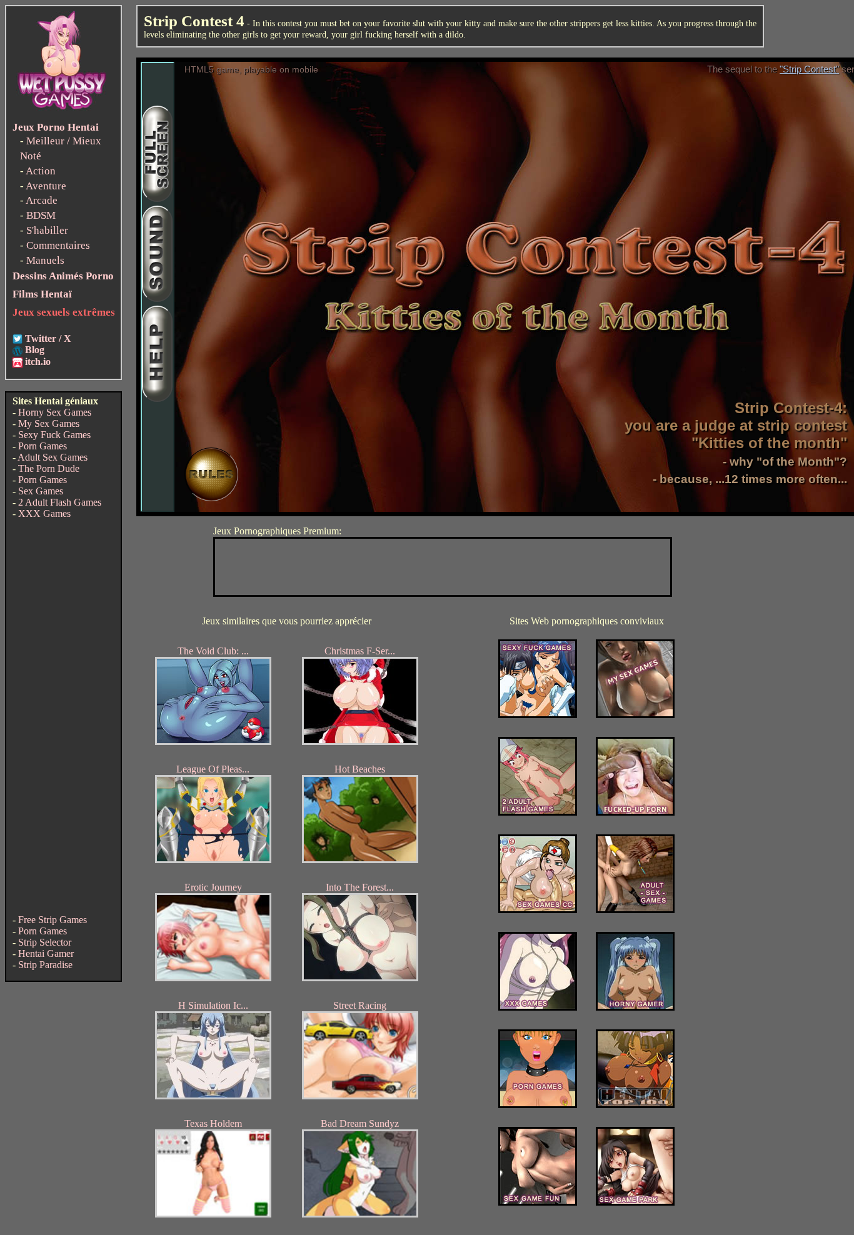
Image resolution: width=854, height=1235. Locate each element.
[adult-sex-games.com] (635, 909)
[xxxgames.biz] (537, 1007)
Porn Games (42, 446)
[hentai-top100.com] (635, 812)
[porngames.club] (635, 1202)
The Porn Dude (48, 468)
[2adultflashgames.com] (537, 812)
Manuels (45, 260)
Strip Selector (44, 942)
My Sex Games (48, 423)
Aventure (46, 186)
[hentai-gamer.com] (635, 1104)
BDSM (41, 215)
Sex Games (40, 491)
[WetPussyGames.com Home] (62, 111)
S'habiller (47, 230)
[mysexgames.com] (635, 714)
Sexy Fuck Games (54, 434)
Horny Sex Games (54, 412)
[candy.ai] (537, 1202)
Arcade (42, 200)
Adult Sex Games (53, 457)
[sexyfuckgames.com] (537, 714)
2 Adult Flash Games (59, 502)
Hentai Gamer (46, 953)
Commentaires (58, 245)
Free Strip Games (52, 919)
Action (41, 171)
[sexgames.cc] (537, 909)
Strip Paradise (45, 964)
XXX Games (44, 513)
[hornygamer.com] (635, 1007)
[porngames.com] (537, 1104)
